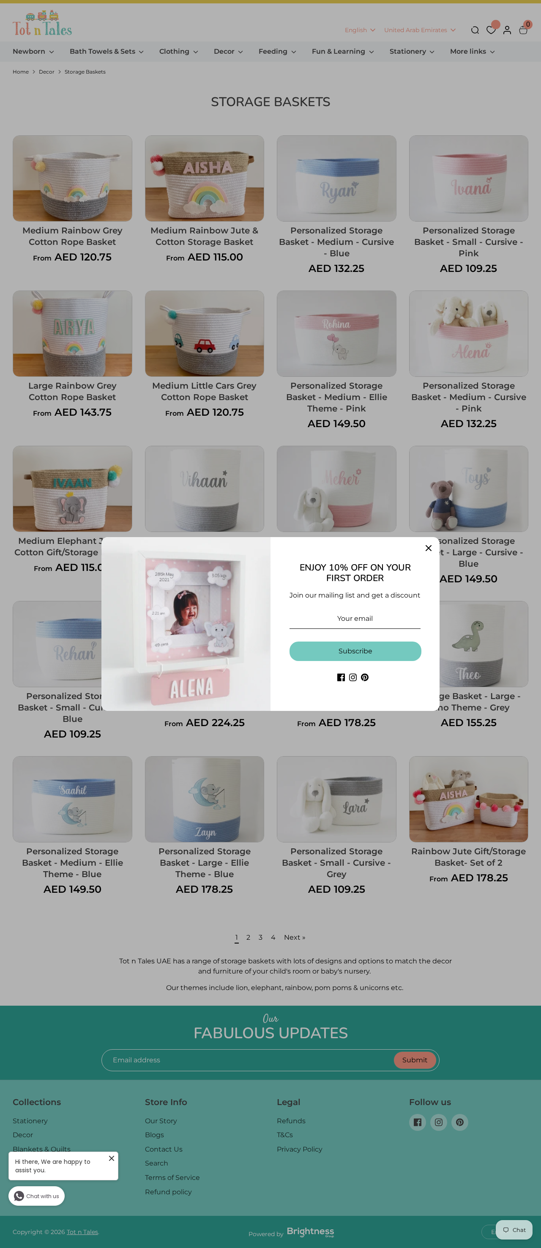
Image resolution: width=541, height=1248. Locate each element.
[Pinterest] (365, 677)
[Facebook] (341, 677)
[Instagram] (353, 677)
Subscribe (355, 651)
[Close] (428, 548)
